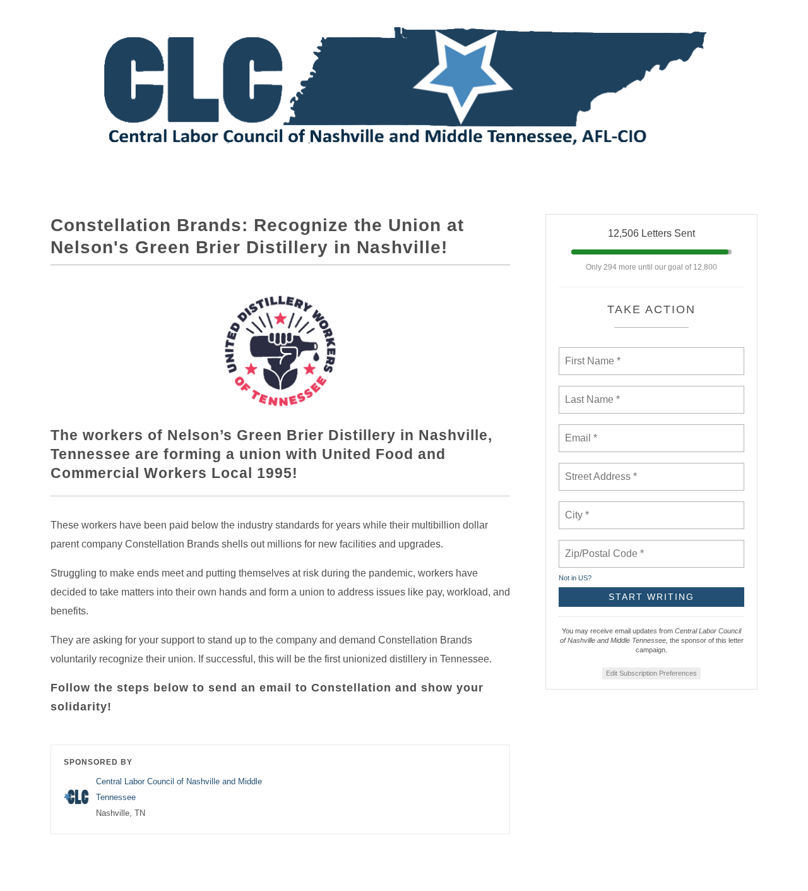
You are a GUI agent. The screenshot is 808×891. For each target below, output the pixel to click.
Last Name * (589, 392)
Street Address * (601, 469)
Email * (579, 430)
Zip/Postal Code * (602, 546)
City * (577, 507)
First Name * (591, 353)
